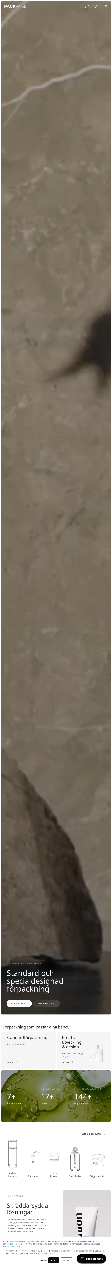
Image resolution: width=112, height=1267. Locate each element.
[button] (105, 6)
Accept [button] (53, 1260)
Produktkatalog (47, 1003)
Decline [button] (66, 1260)
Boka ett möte (19, 1003)
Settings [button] (43, 1260)
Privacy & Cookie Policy (12, 1246)
